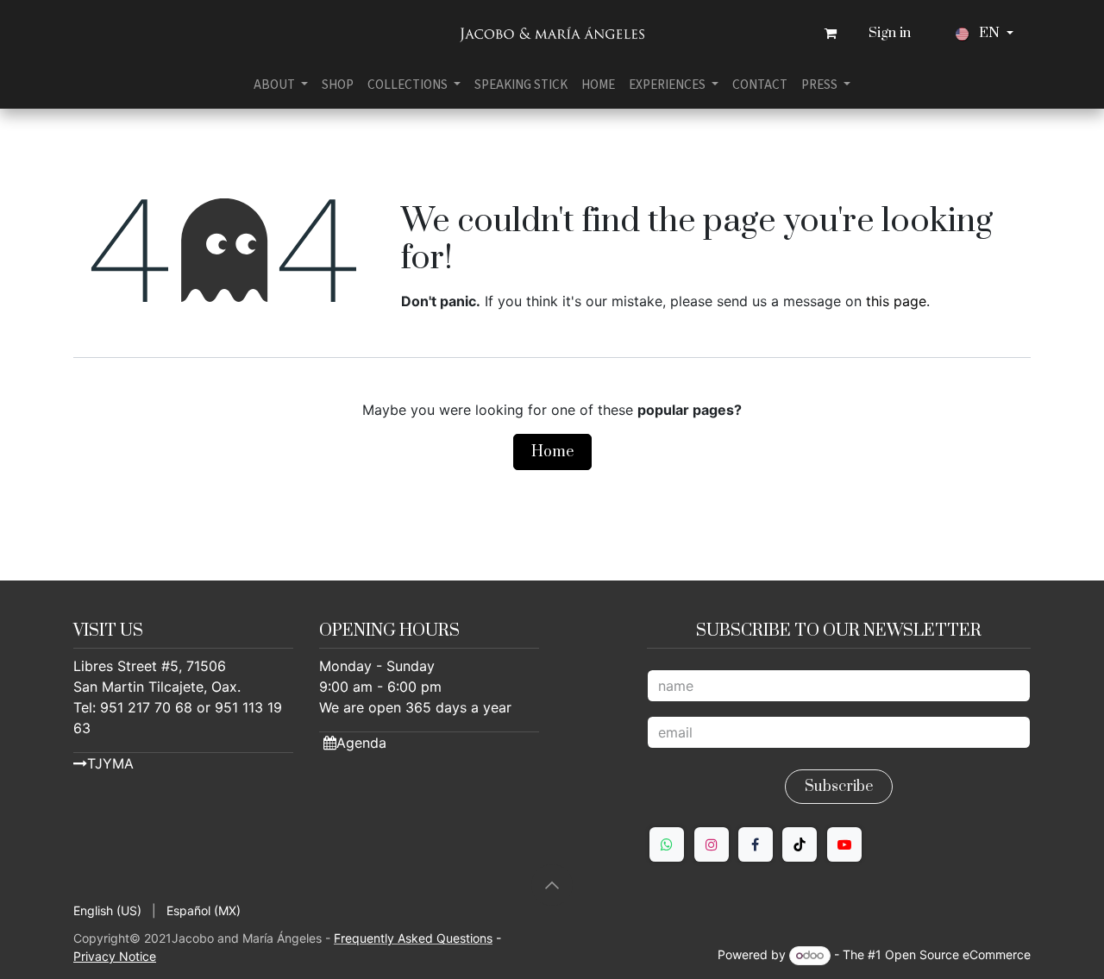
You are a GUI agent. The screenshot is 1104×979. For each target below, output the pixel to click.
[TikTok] (799, 844)
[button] (552, 885)
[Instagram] (711, 844)
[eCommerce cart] (830, 33)
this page (896, 301)
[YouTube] (844, 844)
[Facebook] (755, 844)
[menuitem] (281, 85)
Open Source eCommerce (958, 954)
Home (552, 451)
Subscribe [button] (839, 786)
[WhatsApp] (666, 844)
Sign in (890, 33)
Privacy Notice (114, 956)
